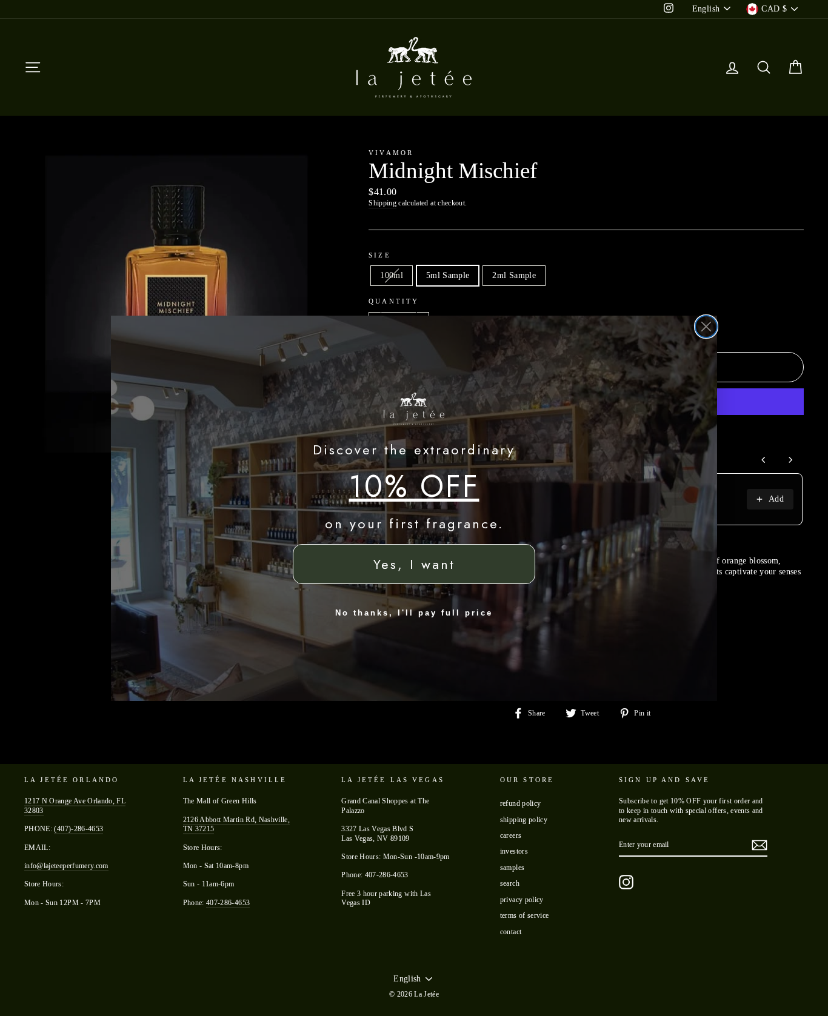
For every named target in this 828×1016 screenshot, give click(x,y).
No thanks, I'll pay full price (414, 612)
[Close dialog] (706, 326)
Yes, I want (414, 564)
